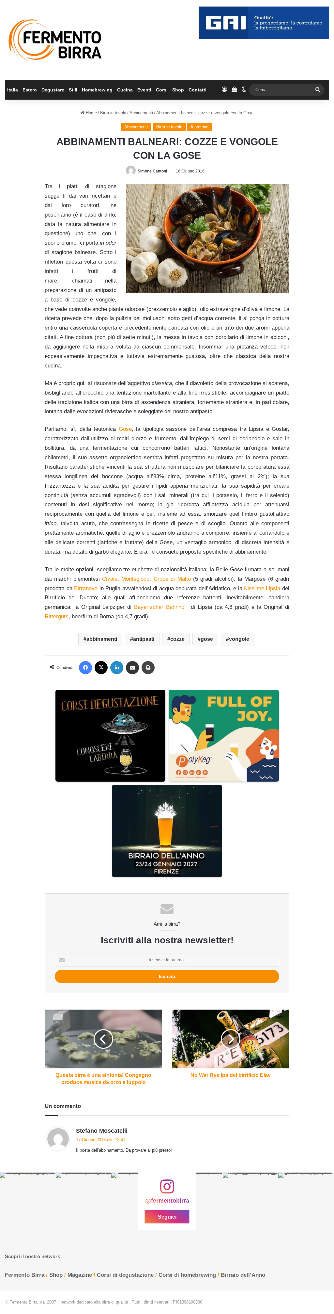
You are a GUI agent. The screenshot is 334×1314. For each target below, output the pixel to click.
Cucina (125, 89)
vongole (239, 639)
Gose (125, 429)
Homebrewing (97, 89)
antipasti (143, 639)
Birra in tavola (113, 112)
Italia (12, 89)
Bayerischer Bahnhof (160, 607)
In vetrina (199, 126)
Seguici (167, 1216)
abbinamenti (101, 639)
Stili (73, 89)
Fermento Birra (24, 1275)
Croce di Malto (172, 579)
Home (90, 112)
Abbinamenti (141, 112)
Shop (178, 89)
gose (207, 639)
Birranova (86, 588)
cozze (177, 639)
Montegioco (135, 579)
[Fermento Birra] (55, 40)
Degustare (52, 89)
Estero (30, 89)
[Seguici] (167, 1190)
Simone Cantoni (152, 171)
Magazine (80, 1275)
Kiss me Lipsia (262, 588)
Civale (109, 579)
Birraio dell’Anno (243, 1275)
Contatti (197, 89)
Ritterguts (56, 616)
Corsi (162, 89)
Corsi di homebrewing (187, 1275)
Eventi (144, 89)
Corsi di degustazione (125, 1275)
